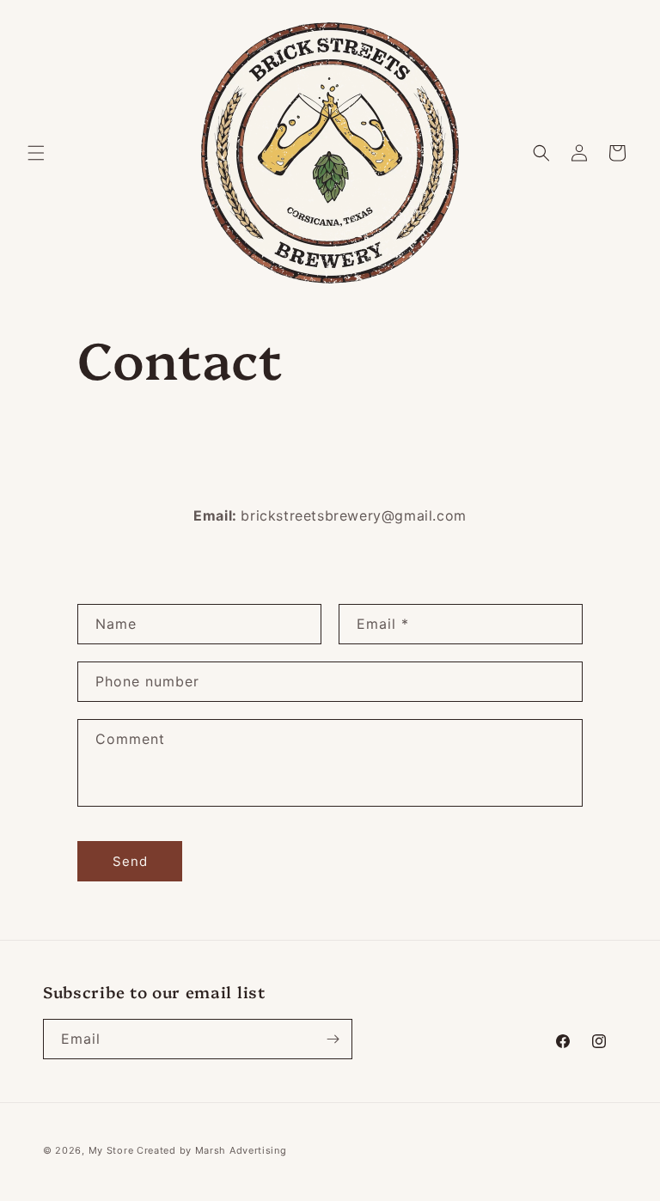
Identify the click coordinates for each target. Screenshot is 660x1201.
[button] (36, 153)
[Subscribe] (332, 1039)
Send (130, 861)
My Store (111, 1150)
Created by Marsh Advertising (212, 1150)
